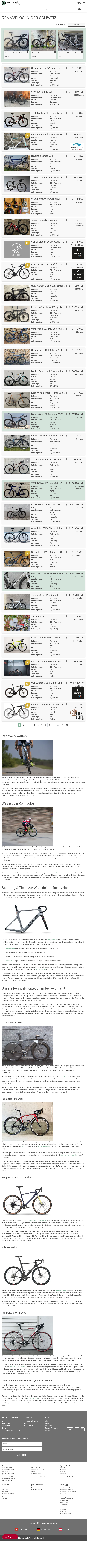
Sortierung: (61, 25)
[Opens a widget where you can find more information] (10, 1537)
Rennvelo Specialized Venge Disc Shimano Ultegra (56, 307)
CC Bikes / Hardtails (7, 1468)
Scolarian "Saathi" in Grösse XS (47, 459)
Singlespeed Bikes (65, 1475)
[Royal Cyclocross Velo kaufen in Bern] (17, 163)
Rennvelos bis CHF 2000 (17, 1367)
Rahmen (9, 961)
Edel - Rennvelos (35, 1468)
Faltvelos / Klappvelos (8, 1493)
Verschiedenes (64, 1504)
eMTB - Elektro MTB (36, 1489)
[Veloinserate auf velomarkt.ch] (11, 3)
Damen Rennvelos (36, 1473)
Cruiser (4, 1495)
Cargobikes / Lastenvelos (67, 1477)
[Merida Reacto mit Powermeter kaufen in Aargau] (17, 378)
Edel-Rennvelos (60, 1290)
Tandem (4, 1488)
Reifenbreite (10, 948)
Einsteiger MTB (6, 1475)
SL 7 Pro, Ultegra (36, 53)
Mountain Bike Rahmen (8, 1478)
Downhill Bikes (6, 1471)
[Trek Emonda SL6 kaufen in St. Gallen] (17, 623)
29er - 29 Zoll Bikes (7, 1480)
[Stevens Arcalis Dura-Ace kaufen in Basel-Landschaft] (17, 227)
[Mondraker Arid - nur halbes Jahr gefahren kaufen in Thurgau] (17, 443)
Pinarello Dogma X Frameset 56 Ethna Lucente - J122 (58, 704)
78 (67, 725)
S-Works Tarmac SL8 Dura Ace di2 (48, 177)
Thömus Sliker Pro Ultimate (45, 595)
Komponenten (52, 940)
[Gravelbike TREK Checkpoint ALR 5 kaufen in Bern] (17, 535)
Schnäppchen (63, 1471)
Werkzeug (62, 1506)
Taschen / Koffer (64, 1502)
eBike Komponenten (65, 1513)
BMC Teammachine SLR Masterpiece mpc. (17, 53)
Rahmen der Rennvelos (69, 1155)
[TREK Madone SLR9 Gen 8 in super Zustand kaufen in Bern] (17, 120)
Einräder (4, 1497)
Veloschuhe (63, 1511)
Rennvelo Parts (32, 1398)
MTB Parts (63, 1493)
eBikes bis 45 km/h (36, 1488)
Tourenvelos (63, 1469)
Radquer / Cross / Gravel (38, 1477)
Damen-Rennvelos (44, 1146)
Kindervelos (63, 1473)
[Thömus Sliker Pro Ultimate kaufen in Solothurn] (17, 602)
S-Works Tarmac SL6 (41, 91)
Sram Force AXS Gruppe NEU (46, 198)
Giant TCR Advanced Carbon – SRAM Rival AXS (55, 637)
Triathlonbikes (64, 1076)
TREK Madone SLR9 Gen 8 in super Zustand (53, 113)
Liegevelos (5, 1491)
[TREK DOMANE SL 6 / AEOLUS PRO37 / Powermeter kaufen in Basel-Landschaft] (17, 490)
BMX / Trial (5, 1489)
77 (62, 725)
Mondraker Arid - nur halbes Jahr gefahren (52, 435)
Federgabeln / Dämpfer (66, 1489)
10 (53, 725)
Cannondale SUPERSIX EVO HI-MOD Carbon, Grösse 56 (58, 350)
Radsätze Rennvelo (65, 1488)
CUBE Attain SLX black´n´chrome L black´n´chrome (56, 264)
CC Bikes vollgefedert (8, 1469)
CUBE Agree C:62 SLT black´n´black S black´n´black (56, 682)
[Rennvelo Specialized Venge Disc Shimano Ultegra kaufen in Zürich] (17, 314)
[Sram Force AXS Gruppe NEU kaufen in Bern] (17, 206)
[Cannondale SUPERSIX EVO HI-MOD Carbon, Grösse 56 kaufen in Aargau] (17, 357)
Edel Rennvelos (40, 969)
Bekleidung (63, 1497)
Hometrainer (63, 1508)
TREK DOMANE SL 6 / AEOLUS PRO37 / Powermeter (57, 483)
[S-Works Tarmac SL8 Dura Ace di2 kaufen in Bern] (17, 184)
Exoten (3, 1486)
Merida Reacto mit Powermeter (47, 371)
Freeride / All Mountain (8, 1473)
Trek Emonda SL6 (40, 616)
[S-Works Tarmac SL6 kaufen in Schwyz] (17, 99)
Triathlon (33, 1471)
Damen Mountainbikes (8, 1477)
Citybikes (24, 1146)
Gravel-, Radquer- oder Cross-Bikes (34, 1220)
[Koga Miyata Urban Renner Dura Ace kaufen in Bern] (17, 400)
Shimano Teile (64, 1500)
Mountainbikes (61, 873)
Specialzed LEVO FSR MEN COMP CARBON (53, 552)
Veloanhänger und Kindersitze (68, 1491)
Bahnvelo (4, 1498)
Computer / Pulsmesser (66, 1498)
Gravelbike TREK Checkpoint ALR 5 (48, 528)
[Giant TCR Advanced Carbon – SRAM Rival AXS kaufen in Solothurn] (17, 645)
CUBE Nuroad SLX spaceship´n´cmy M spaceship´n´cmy (59, 241)
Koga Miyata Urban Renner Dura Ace (49, 392)
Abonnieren (22, 1455)
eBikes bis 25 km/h (36, 1486)
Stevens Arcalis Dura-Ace (44, 220)
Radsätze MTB (64, 1486)
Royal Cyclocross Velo (42, 156)
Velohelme (63, 1509)
